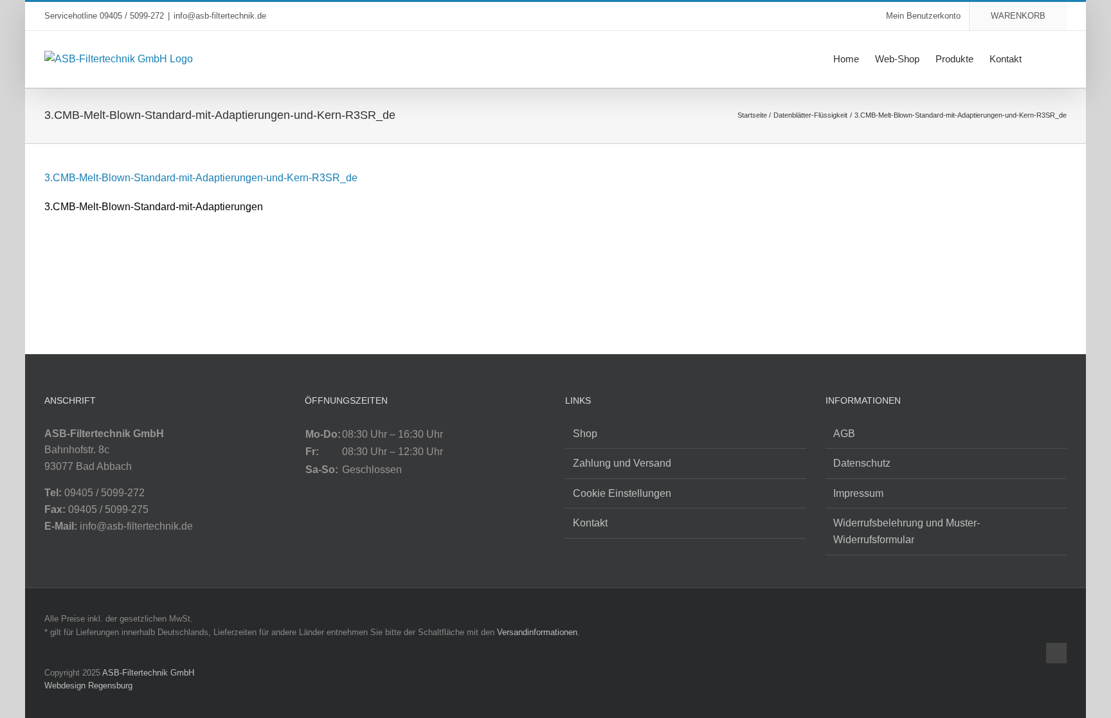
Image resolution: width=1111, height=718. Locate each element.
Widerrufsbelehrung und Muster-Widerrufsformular (906, 531)
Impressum (858, 493)
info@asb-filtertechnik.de (220, 16)
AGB (844, 433)
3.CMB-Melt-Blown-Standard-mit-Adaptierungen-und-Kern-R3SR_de (200, 177)
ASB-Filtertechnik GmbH (148, 673)
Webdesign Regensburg (88, 685)
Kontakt (590, 522)
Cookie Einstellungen (622, 493)
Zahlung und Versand (622, 463)
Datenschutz (861, 463)
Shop (585, 433)
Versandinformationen (537, 632)
